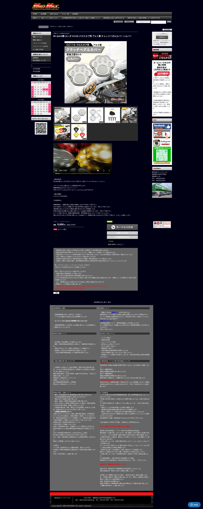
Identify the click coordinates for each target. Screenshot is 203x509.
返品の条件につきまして (116, 244)
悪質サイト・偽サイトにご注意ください (45, 18)
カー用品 (35, 49)
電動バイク (36, 37)
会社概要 (43, 14)
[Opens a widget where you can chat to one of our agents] (194, 505)
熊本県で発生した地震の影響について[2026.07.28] (144, 18)
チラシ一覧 (65, 14)
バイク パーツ (37, 43)
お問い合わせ (54, 14)
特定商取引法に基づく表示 (102, 302)
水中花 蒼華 (36, 71)
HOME (35, 14)
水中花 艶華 (36, 69)
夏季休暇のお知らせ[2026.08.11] (113, 18)
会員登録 (75, 14)
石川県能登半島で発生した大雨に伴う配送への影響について (81, 18)
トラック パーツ (38, 46)
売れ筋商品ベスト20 (39, 60)
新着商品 (35, 58)
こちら (161, 40)
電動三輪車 (36, 40)
